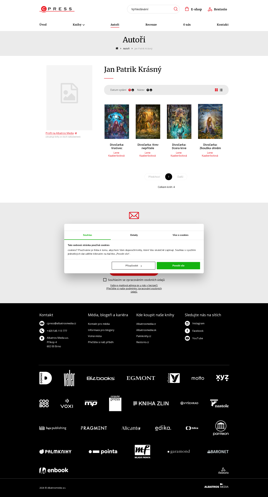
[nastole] (219, 403)
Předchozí (154, 176)
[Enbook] (54, 470)
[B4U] (53, 428)
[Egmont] (141, 378)
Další (180, 176)
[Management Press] (91, 403)
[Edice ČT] (192, 428)
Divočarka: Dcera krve (179, 146)
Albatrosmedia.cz (146, 324)
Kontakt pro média (99, 324)
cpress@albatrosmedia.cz (61, 323)
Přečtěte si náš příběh (101, 342)
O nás (187, 24)
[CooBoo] (44, 403)
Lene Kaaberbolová (116, 154)
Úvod (43, 24)
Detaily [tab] (134, 235)
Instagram (198, 323)
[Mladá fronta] (142, 451)
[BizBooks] (100, 378)
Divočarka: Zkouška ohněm (210, 146)
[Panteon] (220, 428)
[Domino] (45, 378)
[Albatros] (173, 378)
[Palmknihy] (55, 451)
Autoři (115, 24)
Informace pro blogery (101, 330)
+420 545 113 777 (57, 331)
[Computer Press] (115, 403)
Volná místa (95, 336)
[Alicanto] (131, 428)
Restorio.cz (142, 342)
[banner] (57, 9)
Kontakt (223, 24)
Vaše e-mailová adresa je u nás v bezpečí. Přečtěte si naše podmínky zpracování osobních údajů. (134, 289)
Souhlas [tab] (87, 235)
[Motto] (198, 378)
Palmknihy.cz (143, 336)
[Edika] (163, 428)
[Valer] (69, 378)
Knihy (77, 24)
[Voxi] (67, 403)
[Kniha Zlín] (151, 403)
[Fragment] (94, 428)
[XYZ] (222, 378)
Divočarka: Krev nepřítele (148, 146)
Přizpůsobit (131, 265)
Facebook (197, 331)
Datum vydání (118, 90)
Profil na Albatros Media (60, 133)
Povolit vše (178, 265)
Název (140, 90)
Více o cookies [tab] (180, 235)
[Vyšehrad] (189, 403)
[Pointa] (103, 451)
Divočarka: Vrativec (117, 146)
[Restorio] (223, 470)
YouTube (197, 338)
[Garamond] (178, 451)
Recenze (151, 24)
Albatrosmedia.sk (146, 330)
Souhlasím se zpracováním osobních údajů (136, 280)
